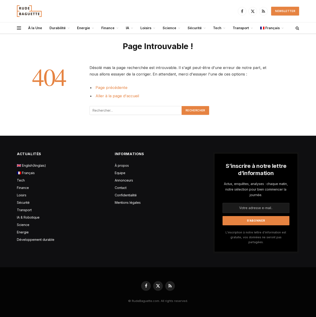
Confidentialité (126, 195)
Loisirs (145, 28)
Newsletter (285, 11)
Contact (121, 188)
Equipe (120, 173)
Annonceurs (124, 180)
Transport (241, 28)
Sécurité (195, 28)
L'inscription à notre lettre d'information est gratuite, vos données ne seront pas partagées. (256, 237)
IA (127, 28)
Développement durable (35, 240)
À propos (122, 165)
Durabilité (58, 28)
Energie (83, 28)
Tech (217, 28)
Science (169, 28)
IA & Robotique (28, 217)
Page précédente (111, 87)
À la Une (35, 28)
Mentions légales (128, 202)
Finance (108, 28)
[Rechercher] (297, 28)
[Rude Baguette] (29, 11)
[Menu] (19, 28)
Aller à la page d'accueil (117, 96)
